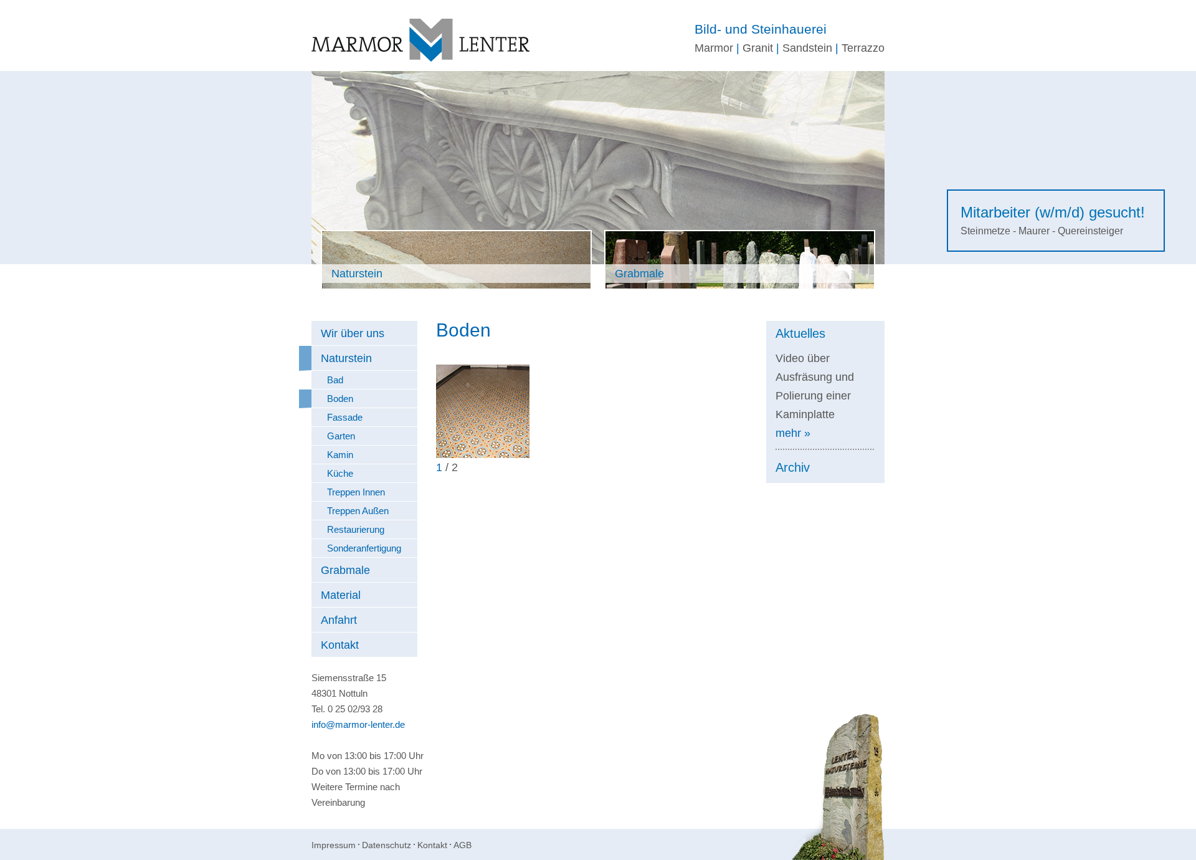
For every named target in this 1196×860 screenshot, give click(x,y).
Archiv (793, 467)
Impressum (333, 845)
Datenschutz (386, 845)
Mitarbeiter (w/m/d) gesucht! (1053, 212)
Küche (340, 473)
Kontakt (340, 645)
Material (341, 595)
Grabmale (345, 570)
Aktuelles (800, 333)
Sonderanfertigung (364, 548)
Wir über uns (352, 333)
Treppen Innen (356, 492)
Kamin (340, 454)
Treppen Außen (358, 510)
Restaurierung (355, 529)
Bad (335, 380)
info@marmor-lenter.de (358, 724)
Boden (340, 398)
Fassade (345, 417)
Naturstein (346, 358)
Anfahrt (339, 620)
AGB (462, 845)
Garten (341, 436)
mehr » (793, 433)
